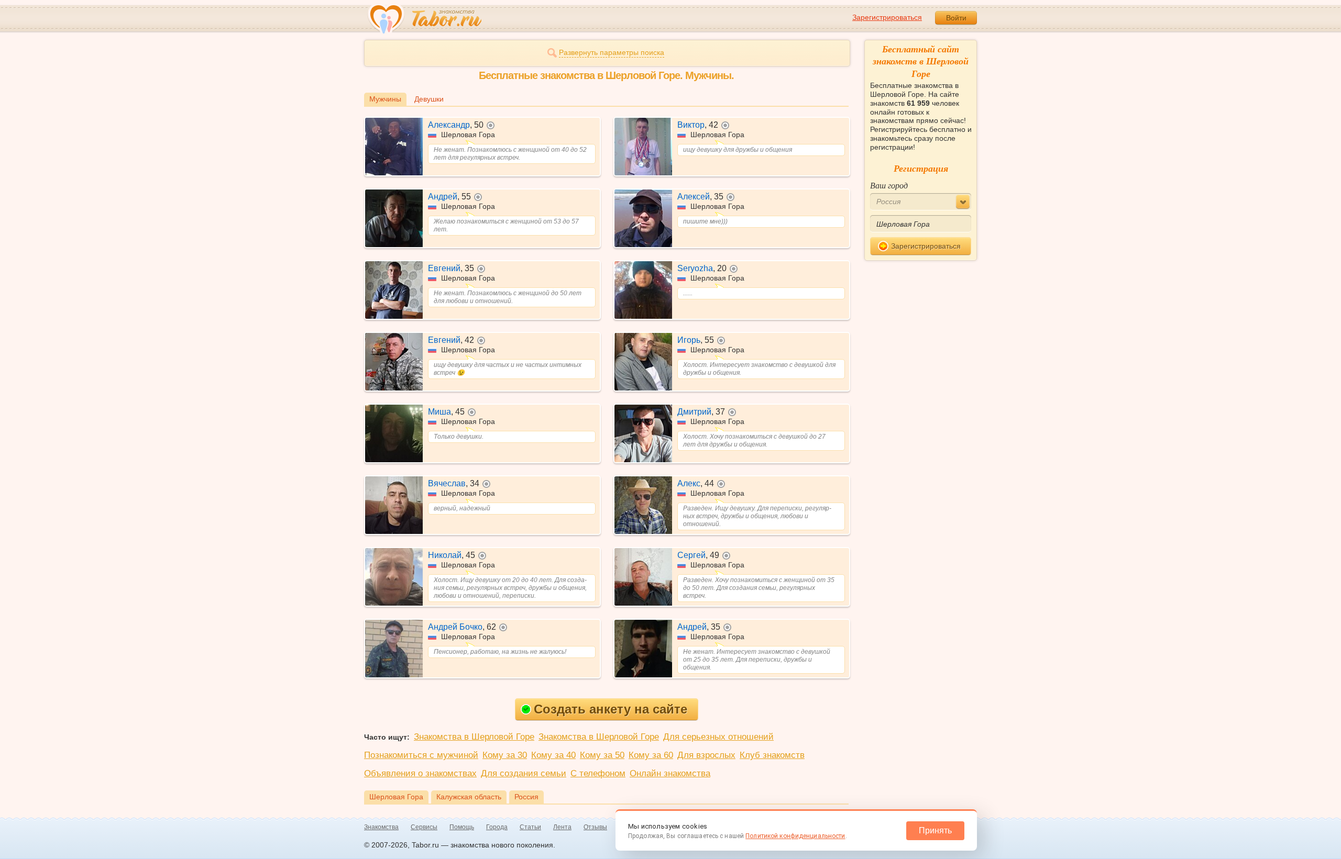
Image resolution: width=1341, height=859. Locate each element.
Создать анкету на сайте (610, 709)
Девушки (429, 99)
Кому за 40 (553, 755)
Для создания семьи (523, 773)
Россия (526, 797)
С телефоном (597, 773)
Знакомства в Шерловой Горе (474, 737)
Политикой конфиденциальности (795, 836)
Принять (935, 830)
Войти (956, 18)
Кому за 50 (602, 755)
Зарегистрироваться (887, 17)
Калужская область (468, 797)
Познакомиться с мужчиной (421, 755)
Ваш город (889, 185)
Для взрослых (706, 755)
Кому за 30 (504, 755)
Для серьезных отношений (718, 737)
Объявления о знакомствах (420, 773)
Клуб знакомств (772, 755)
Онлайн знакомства (670, 773)
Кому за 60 (651, 755)
